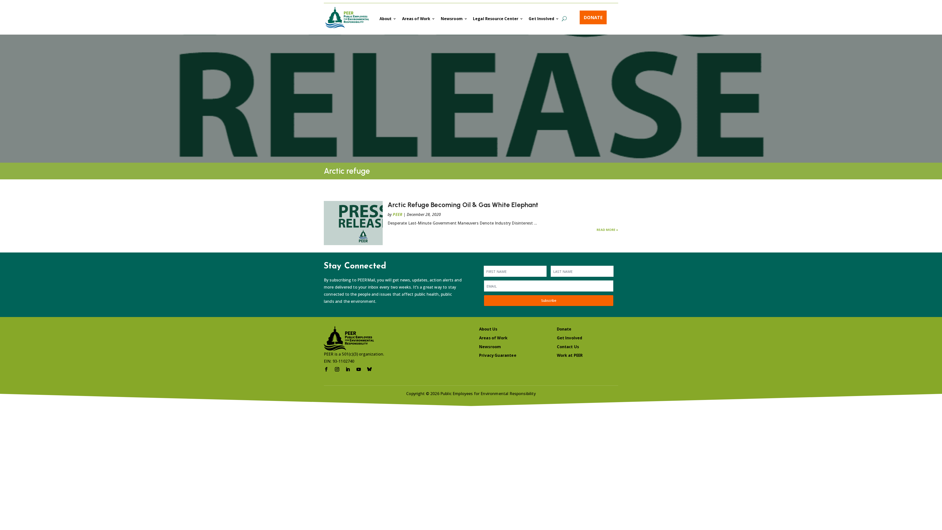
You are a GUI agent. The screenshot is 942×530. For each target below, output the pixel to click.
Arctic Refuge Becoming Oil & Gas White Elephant (464, 205)
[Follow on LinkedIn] (347, 369)
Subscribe (548, 300)
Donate (593, 17)
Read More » (607, 229)
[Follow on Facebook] (326, 369)
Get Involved (541, 19)
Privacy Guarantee (497, 355)
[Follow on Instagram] (337, 369)
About (385, 19)
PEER (397, 214)
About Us (488, 329)
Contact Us (568, 346)
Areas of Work (416, 19)
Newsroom (452, 19)
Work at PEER (570, 355)
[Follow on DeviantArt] (369, 369)
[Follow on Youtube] (358, 369)
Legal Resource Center (495, 19)
